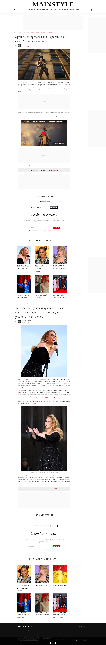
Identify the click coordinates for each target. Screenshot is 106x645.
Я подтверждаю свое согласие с (43, 230)
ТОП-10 (56, 170)
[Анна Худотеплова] (19, 45)
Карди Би (21, 82)
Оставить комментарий (44, 201)
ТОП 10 (77, 9)
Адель (25, 379)
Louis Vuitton (50, 398)
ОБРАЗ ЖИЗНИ (54, 9)
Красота (39, 9)
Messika (33, 403)
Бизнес (66, 9)
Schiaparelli (22, 392)
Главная (15, 32)
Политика (72, 9)
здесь (84, 640)
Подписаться (56, 227)
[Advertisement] (97, 128)
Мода (28, 9)
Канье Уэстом (62, 84)
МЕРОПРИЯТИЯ (45, 9)
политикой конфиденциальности (49, 230)
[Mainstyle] (53, 4)
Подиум (33, 9)
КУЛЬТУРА (61, 9)
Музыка (19, 32)
